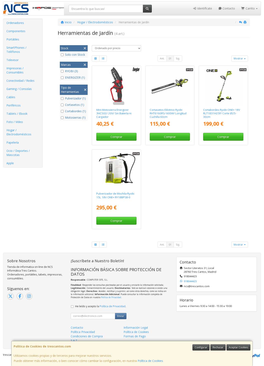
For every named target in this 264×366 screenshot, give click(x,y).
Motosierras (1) (75, 117)
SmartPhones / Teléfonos (16, 50)
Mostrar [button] (239, 58)
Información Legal (136, 327)
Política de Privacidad (111, 297)
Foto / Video (14, 122)
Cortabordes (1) (75, 111)
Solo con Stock (75, 55)
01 (170, 58)
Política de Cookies (150, 361)
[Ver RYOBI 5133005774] (116, 170)
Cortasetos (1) (74, 105)
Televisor (12, 60)
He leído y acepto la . (100, 306)
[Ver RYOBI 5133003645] (170, 86)
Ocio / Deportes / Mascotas (18, 153)
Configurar (201, 347)
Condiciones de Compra (87, 336)
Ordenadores (15, 23)
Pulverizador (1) (75, 98)
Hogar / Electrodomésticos (18, 132)
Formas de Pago (135, 336)
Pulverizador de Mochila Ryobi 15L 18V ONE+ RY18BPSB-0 (115, 195)
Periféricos (13, 105)
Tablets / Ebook (16, 114)
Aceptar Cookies (238, 347)
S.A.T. (74, 340)
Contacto (228, 8)
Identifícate (204, 8)
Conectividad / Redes (20, 81)
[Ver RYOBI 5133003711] (223, 86)
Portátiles (12, 39)
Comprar (116, 137)
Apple (10, 163)
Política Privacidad (83, 332)
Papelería (12, 142)
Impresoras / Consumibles (15, 70)
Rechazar (218, 347)
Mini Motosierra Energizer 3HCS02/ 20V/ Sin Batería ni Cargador (113, 113)
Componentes (15, 31)
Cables (10, 97)
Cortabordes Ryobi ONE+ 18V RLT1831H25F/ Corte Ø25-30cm (221, 113)
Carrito (250, 8)
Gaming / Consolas (19, 89)
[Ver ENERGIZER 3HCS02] (116, 86)
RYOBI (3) (71, 71)
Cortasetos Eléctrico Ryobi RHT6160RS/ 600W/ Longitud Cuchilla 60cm (168, 113)
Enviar (120, 316)
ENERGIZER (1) (75, 77)
